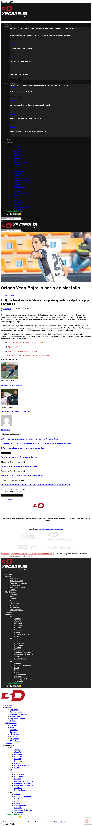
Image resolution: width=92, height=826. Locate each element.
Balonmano (14, 607)
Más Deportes (10, 83)
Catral (16, 164)
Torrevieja (18, 209)
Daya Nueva (18, 171)
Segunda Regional (17, 587)
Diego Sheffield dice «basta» (20, 74)
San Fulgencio (19, 202)
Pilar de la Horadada (21, 193)
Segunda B (13, 31)
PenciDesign (61, 822)
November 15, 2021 (43, 355)
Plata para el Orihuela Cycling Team (22, 92)
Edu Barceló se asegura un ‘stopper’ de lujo (16, 411)
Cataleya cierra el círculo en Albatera (19, 457)
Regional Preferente (18, 583)
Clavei (33, 556)
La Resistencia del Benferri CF (12, 385)
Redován (17, 198)
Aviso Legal (5, 553)
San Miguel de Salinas (22, 207)
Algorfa (17, 149)
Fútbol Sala (14, 603)
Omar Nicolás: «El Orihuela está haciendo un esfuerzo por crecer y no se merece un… (40, 35)
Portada (8, 24)
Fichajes (13, 590)
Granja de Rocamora (21, 180)
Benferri (17, 156)
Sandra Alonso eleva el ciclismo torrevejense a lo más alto (30, 105)
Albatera (17, 147)
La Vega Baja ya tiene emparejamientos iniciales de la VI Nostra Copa (29, 439)
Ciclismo (13, 88)
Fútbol (7, 26)
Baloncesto (14, 601)
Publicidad (48, 553)
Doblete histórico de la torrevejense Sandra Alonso (28, 131)
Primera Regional (17, 585)
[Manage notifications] (87, 821)
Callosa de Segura (20, 162)
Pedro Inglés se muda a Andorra (21, 48)
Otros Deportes (16, 610)
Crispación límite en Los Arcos (20, 61)
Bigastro (17, 160)
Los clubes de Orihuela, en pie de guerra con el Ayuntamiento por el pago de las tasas (36, 444)
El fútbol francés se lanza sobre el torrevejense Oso (22, 448)
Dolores (17, 176)
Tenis (12, 596)
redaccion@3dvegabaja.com (51, 529)
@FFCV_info (12, 351)
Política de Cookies (35, 553)
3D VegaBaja (7, 309)
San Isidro (17, 205)
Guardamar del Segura (22, 182)
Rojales (17, 200)
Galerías (8, 140)
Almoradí (17, 151)
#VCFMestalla (34, 342)
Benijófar (17, 158)
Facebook (9, 499)
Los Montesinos (19, 187)
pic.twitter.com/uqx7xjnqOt (28, 351)
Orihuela (17, 191)
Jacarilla (17, 185)
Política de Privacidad (19, 553)
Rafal (16, 196)
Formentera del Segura (22, 178)
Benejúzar (18, 153)
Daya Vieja (18, 173)
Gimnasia (14, 598)
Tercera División (16, 581)
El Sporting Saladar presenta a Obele (19, 466)
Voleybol (13, 605)
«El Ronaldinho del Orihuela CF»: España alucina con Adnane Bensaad (35, 484)
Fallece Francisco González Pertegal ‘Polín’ (22, 475)
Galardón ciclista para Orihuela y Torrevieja (25, 118)
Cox (15, 169)
